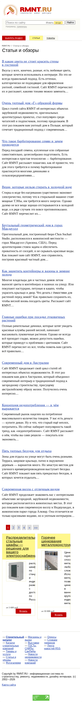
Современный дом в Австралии (25, 362)
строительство (26, 13)
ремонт (37, 13)
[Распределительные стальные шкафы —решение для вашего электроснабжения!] (16, 580)
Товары (51, 38)
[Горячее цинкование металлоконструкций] (51, 569)
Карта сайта (9, 684)
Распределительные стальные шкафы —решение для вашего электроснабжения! (23, 547)
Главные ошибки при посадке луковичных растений (33, 318)
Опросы (51, 637)
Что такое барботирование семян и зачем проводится (32, 143)
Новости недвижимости (33, 656)
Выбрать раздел (14, 38)
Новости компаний (31, 661)
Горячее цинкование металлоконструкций (59, 541)
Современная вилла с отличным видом (30, 489)
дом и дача (46, 13)
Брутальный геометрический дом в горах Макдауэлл (32, 227)
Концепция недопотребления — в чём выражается (30, 407)
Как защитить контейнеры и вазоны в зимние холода (36, 273)
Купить (23, 611)
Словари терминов (50, 641)
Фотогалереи (13, 662)
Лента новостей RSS (52, 647)
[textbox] (35, 22)
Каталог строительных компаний (11, 645)
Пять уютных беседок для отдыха (26, 450)
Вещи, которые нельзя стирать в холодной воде (37, 186)
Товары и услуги (9, 653)
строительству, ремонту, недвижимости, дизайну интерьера (36, 676)
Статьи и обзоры (9, 658)
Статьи (36, 38)
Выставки (33, 642)
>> (36, 527)
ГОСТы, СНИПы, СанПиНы (31, 648)
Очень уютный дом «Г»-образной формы (32, 102)
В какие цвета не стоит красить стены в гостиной (30, 63)
